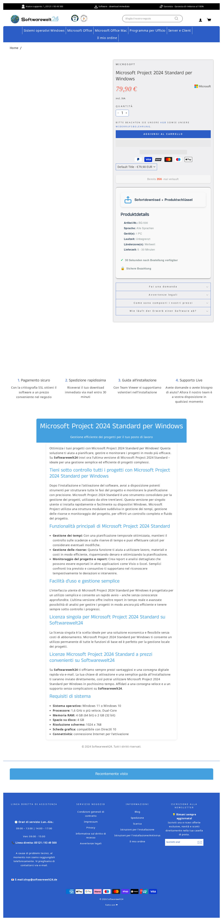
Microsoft (125, 64)
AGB (163, 122)
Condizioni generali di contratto (90, 813)
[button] (163, 143)
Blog (137, 811)
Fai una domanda (163, 286)
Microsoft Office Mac (111, 30)
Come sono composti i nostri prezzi (163, 303)
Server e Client (179, 30)
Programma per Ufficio (147, 30)
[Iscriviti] (200, 842)
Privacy (90, 827)
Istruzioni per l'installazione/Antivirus (137, 835)
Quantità (124, 106)
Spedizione (137, 817)
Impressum (91, 821)
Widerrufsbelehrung (133, 126)
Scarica (137, 823)
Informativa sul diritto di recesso (91, 835)
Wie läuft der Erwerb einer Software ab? (163, 311)
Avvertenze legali (163, 294)
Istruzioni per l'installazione (137, 829)
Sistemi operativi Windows (44, 30)
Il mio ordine (107, 38)
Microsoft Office (79, 30)
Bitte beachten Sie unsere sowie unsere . (153, 124)
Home (14, 48)
